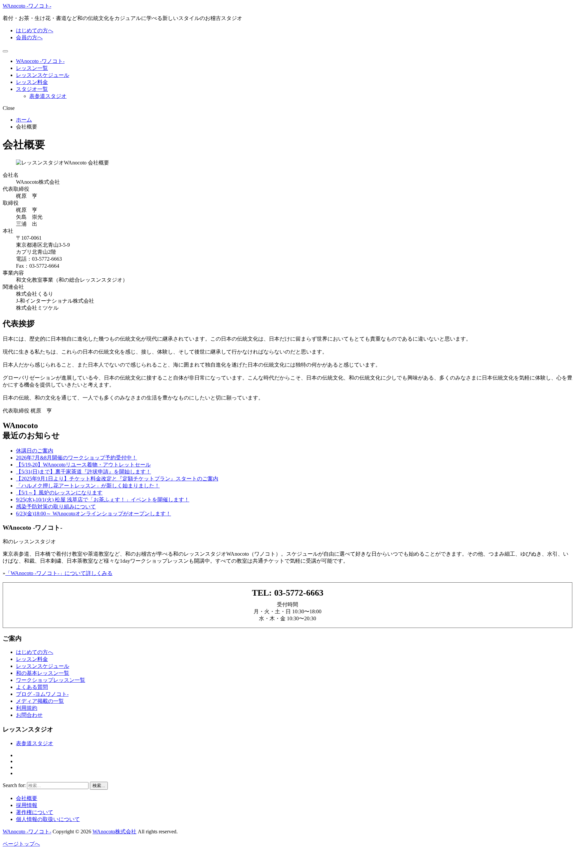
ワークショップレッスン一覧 (50, 680)
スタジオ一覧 (32, 89)
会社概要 (26, 798)
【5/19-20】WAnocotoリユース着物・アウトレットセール (83, 464)
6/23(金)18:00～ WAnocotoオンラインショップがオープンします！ (93, 513)
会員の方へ (29, 37)
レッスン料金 (32, 82)
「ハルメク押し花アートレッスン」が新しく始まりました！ (88, 485)
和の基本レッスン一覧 (42, 673)
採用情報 (26, 805)
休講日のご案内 (34, 450)
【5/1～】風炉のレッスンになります (59, 492)
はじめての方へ (34, 30)
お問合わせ (29, 715)
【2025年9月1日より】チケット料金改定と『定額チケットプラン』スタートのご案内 (117, 478)
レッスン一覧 (32, 68)
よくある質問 (32, 687)
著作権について (34, 812)
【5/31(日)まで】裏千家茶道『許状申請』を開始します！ (83, 471)
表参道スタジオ (48, 96)
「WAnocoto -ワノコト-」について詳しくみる (58, 573)
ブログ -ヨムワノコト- (42, 694)
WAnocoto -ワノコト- (27, 6)
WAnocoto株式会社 (114, 831)
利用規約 (26, 708)
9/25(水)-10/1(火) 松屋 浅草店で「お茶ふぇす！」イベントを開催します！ (102, 499)
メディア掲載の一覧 (40, 701)
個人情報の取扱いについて (48, 819)
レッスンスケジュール (42, 75)
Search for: (14, 785)
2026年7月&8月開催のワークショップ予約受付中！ (76, 457)
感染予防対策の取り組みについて (56, 506)
